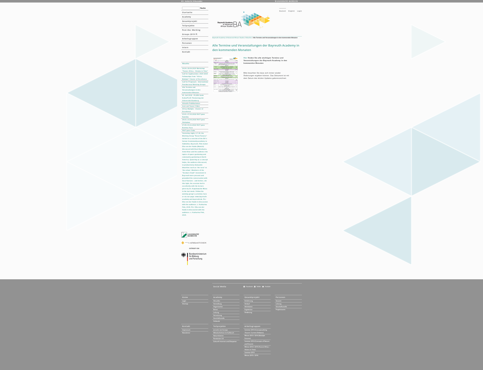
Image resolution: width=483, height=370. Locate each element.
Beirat (215, 309)
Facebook (249, 286)
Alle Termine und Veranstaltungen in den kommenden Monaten (191, 89)
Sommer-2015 (250, 352)
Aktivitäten (249, 307)
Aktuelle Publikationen (191, 103)
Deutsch (282, 11)
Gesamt (278, 301)
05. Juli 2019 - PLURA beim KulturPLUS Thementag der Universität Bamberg (193, 98)
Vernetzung (217, 315)
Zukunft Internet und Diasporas (225, 341)
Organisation (218, 307)
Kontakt (186, 52)
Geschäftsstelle (219, 318)
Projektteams (280, 309)
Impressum (186, 330)
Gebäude (216, 321)
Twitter (258, 286)
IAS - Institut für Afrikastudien (191, 1)
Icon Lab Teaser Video (191, 106)
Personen (187, 43)
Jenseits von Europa (220, 330)
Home (185, 297)
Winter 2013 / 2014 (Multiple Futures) (255, 336)
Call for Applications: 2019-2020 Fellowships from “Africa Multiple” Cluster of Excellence (195, 76)
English (291, 11)
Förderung (248, 312)
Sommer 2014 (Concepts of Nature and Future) (257, 342)
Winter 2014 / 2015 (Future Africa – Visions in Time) (257, 348)
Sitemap (185, 304)
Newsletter (186, 333)
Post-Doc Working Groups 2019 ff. (191, 32)
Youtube (267, 286)
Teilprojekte (188, 25)
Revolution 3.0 (218, 338)
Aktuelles (249, 38)
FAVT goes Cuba (188, 130)
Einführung (249, 301)
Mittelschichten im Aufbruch (223, 333)
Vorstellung (217, 304)
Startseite (187, 12)
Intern (185, 47)
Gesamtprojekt (189, 21)
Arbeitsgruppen (190, 38)
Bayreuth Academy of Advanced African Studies (228, 38)
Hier (245, 58)
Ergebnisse (248, 309)
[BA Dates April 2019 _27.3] (226, 93)
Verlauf (247, 304)
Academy (186, 17)
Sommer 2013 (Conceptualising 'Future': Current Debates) (256, 331)
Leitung (216, 312)
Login (299, 11)
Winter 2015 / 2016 (251, 355)
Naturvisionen (218, 336)
